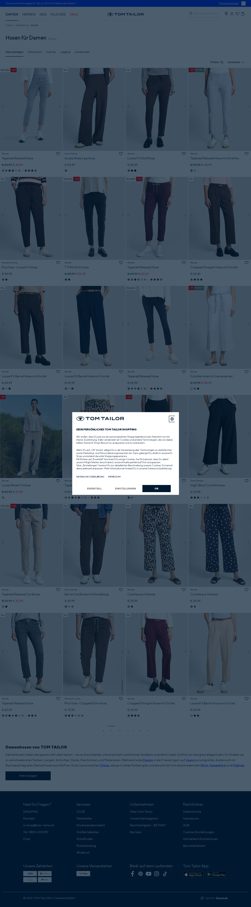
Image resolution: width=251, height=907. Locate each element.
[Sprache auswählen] (172, 419)
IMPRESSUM (114, 476)
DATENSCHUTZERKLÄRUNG (90, 476)
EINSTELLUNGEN (125, 488)
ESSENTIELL (94, 488)
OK (156, 488)
